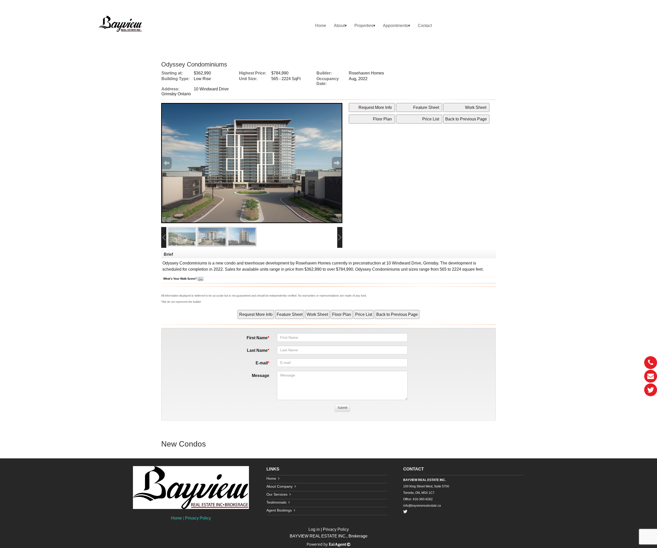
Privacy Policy (198, 518)
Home (320, 25)
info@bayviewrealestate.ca (422, 505)
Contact (425, 25)
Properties (363, 25)
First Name (257, 338)
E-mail (262, 363)
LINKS (272, 469)
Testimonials (276, 502)
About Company (279, 486)
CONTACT (413, 469)
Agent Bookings (279, 510)
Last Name (257, 350)
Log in (314, 529)
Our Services (276, 494)
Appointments (395, 25)
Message (260, 375)
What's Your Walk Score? (180, 278)
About (339, 25)
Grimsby (430, 263)
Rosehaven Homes (313, 263)
